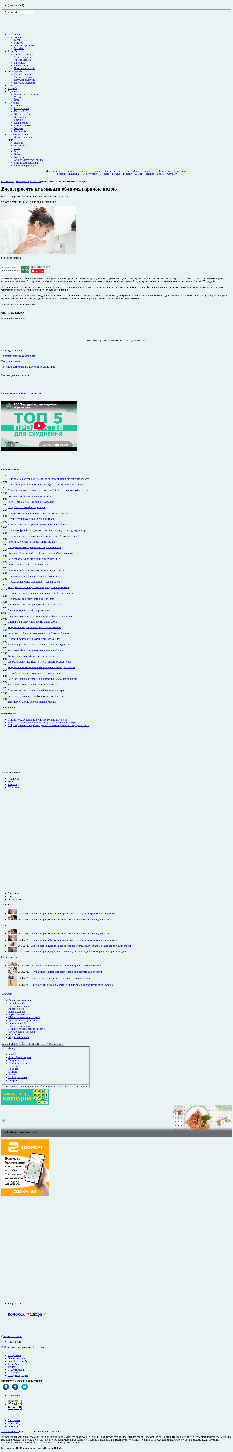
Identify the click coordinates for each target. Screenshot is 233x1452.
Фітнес (17, 97)
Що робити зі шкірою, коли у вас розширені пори (34, 673)
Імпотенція (20, 131)
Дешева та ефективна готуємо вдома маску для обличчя (38, 513)
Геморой (18, 128)
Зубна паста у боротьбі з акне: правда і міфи (31, 656)
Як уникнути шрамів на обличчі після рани (31, 518)
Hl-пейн (12, 1074)
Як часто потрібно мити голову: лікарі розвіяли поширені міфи (42, 722)
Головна (4, 182)
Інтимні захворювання (26, 162)
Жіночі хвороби (17, 1011)
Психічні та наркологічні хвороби (26, 1028)
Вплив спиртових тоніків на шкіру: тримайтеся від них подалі (41, 644)
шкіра (22, 318)
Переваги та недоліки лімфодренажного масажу (34, 638)
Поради (104, 173)
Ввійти (5, 1347)
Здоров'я (12, 51)
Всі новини (14, 34)
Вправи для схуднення (26, 94)
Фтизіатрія (14, 1034)
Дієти (17, 39)
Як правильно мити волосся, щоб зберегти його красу (37, 690)
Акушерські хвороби (19, 1000)
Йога (16, 99)
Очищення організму (144, 171)
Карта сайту (14, 1423)
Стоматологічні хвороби (21, 1031)
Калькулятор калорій (25, 165)
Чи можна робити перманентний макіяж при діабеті (36, 570)
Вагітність (19, 62)
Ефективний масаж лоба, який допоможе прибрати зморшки (40, 553)
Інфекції (18, 119)
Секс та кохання (16, 1369)
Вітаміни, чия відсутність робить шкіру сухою (32, 621)
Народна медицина (18, 134)
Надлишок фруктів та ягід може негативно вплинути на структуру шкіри (47, 530)
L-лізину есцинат (17, 1077)
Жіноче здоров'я (22, 59)
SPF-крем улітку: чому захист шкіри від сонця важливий (38, 587)
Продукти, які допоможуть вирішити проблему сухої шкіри (40, 616)
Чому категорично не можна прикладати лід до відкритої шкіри (42, 678)
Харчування (14, 37)
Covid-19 (172, 173)
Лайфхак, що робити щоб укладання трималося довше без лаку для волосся (48, 478)
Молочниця (180, 171)
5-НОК (12, 1054)
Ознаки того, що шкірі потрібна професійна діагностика (38, 719)
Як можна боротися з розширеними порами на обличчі (37, 524)
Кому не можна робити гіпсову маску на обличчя (34, 627)
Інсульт (116, 173)
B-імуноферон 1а (17, 1063)
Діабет (138, 173)
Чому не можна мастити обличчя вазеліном (31, 501)
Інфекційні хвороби (19, 1014)
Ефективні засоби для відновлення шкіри (30, 496)
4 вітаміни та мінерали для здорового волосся (32, 684)
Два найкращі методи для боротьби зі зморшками (34, 576)
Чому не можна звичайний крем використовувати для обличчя (41, 667)
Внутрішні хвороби (18, 1006)
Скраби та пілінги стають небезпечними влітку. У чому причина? (43, 536)
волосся (16, 1314)
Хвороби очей (16, 1008)
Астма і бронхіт (22, 125)
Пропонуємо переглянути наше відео (22, 393)
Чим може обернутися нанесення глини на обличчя (35, 650)
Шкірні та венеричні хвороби (24, 1017)
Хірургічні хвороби (18, 1037)
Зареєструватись (20, 1347)
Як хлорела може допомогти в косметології (31, 598)
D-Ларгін (13, 1071)
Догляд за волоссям (24, 82)
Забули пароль (38, 1347)
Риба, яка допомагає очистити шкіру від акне (32, 541)
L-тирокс (13, 1080)
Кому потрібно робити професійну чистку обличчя (35, 696)
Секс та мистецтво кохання (28, 159)
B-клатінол (14, 1066)
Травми (18, 105)
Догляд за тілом (22, 74)
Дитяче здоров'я (22, 57)
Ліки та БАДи (21, 111)
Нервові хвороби (17, 1023)
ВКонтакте (13, 787)
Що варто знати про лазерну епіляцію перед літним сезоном (40, 593)
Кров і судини (21, 122)
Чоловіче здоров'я (23, 54)
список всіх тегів (12, 1336)
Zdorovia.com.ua (10, 1431)
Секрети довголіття (24, 137)
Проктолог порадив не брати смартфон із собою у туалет (60, 977)
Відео (17, 151)
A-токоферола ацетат (19, 1057)
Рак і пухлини (21, 108)
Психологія (20, 145)
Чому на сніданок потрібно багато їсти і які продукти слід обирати (66, 972)
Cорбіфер (13, 1068)
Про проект (14, 1420)
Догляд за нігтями (23, 77)
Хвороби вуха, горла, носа (22, 1020)
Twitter (11, 781)
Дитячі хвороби (16, 1003)
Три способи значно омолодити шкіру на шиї (32, 701)
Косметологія (21, 65)
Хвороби (12, 88)
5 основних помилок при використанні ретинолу (34, 604)
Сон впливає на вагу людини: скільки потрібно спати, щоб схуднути (67, 965)
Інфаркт (127, 173)
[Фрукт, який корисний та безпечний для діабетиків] (116, 1117)
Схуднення (13, 91)
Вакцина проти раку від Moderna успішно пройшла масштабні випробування (71, 984)
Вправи (161, 173)
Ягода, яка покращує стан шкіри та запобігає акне (35, 581)
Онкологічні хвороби (19, 1026)
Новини (18, 142)
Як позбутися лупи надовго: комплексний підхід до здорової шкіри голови (48, 490)
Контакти (13, 1426)
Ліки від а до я (54, 171)
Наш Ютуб (13, 778)
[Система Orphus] (137, 340)
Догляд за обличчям (24, 79)
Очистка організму (24, 45)
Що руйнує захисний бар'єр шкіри (26, 507)
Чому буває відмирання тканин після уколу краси (34, 558)
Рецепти (18, 42)
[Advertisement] (10, 748)
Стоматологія (21, 117)
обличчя (13, 318)
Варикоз (149, 173)
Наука (17, 154)
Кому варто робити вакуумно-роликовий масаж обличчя (38, 633)
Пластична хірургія (24, 68)
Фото (17, 148)
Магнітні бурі (112, 171)
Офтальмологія (22, 114)
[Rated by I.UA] (15, 1404)
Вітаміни (19, 48)
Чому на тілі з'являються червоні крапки (29, 564)
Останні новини (10, 469)
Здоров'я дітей (15, 1364)
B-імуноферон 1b (17, 1060)
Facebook (12, 784)
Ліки (10, 85)
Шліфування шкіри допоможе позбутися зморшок (34, 547)
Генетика (19, 157)
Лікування (13, 102)
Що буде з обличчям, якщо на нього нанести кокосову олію (39, 661)
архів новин (9, 707)
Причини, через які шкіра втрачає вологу (30, 610)
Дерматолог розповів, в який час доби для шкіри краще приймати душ (46, 484)
